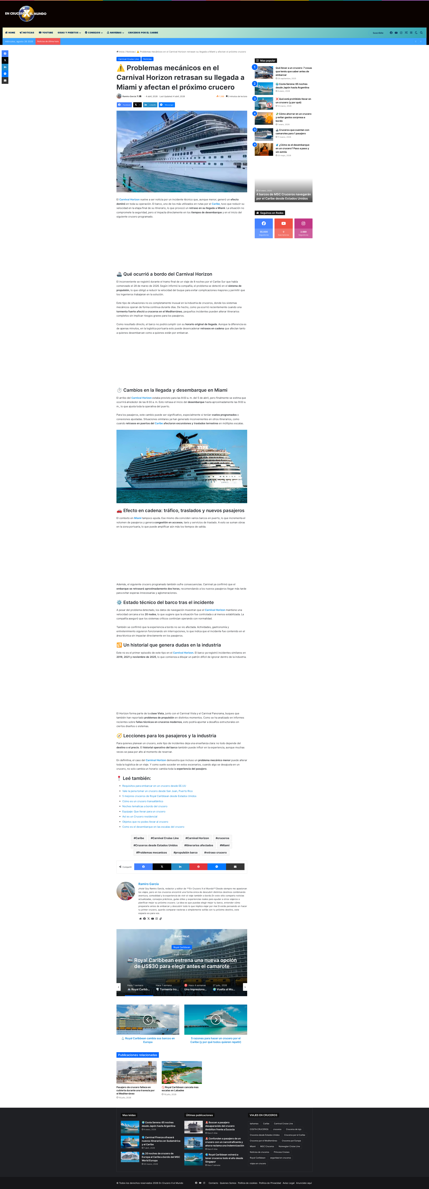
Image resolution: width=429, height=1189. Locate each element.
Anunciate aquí (304, 1183)
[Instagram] (157, 919)
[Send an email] (140, 96)
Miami (225, 845)
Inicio (121, 51)
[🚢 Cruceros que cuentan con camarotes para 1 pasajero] (264, 134)
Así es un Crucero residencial (139, 816)
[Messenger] (216, 866)
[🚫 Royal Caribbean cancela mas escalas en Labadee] (182, 1072)
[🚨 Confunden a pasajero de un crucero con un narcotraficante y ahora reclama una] (193, 1143)
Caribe (159, 423)
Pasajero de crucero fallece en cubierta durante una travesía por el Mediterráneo (135, 1090)
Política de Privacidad (270, 1183)
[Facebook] (143, 866)
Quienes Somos (228, 1183)
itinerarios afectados (199, 845)
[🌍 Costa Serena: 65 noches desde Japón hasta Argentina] (264, 88)
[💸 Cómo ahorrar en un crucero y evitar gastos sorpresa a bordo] (264, 118)
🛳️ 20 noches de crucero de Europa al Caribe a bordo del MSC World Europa (161, 1157)
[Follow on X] (138, 96)
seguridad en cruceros (280, 1157)
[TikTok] (161, 919)
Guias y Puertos (68, 32)
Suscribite (378, 33)
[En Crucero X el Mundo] (27, 14)
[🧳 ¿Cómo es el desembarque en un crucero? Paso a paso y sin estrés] (264, 149)
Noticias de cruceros (259, 1152)
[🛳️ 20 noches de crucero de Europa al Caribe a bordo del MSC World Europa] (130, 1157)
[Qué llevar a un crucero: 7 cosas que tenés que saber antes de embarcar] (264, 72)
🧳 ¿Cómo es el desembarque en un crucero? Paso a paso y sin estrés (292, 148)
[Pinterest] (198, 866)
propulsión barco (186, 852)
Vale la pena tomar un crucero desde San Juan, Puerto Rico (157, 791)
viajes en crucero (258, 1163)
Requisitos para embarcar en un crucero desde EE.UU (154, 785)
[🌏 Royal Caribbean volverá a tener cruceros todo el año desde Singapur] (193, 1159)
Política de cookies (247, 1183)
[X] (162, 866)
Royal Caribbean (257, 1157)
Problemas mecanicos (152, 852)
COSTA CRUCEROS (259, 1129)
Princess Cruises (281, 1152)
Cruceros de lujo (293, 1129)
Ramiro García (129, 96)
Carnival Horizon (198, 838)
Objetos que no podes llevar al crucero (145, 821)
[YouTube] (152, 919)
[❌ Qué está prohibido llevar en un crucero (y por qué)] (264, 103)
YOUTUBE (47, 32)
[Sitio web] (140, 919)
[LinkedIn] (180, 866)
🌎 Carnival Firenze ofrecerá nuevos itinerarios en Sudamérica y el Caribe (161, 1141)
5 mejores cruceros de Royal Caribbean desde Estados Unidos (159, 796)
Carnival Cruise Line (128, 59)
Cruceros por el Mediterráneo (263, 1140)
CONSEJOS (93, 32)
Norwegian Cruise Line (289, 1146)
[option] (185, 962)
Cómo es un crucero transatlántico (142, 801)
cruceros (223, 838)
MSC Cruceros (267, 1146)
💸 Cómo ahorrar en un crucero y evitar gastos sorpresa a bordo (294, 117)
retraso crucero (216, 852)
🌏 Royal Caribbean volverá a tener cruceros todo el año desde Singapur (224, 1158)
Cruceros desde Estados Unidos (156, 845)
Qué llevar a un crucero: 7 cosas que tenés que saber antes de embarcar (294, 71)
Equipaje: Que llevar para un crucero (143, 811)
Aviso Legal (288, 1183)
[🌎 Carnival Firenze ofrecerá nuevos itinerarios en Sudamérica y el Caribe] (130, 1142)
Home (11, 32)
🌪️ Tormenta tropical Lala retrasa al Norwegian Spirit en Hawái (185, 963)
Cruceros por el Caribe (143, 32)
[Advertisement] (181, 246)
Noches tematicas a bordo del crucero (144, 806)
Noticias (28, 32)
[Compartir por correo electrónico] (235, 866)
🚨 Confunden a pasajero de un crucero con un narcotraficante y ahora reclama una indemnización (224, 1142)
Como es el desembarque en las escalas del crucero (153, 826)
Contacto (213, 1183)
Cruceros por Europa (291, 1140)
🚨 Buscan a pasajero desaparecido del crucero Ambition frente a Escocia (220, 1126)
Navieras (115, 32)
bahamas (254, 1123)
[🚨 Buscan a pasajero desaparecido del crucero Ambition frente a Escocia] (193, 1127)
